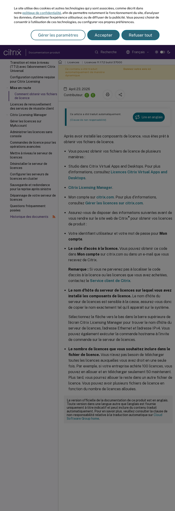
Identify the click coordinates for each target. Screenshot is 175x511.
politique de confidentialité (41, 13)
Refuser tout (140, 35)
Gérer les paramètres (58, 35)
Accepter (103, 35)
